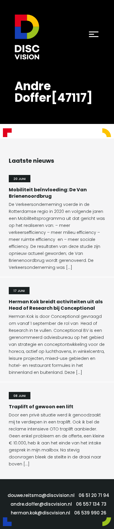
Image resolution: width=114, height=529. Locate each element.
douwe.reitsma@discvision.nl (41, 495)
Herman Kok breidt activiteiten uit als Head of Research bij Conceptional (56, 304)
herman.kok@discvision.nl (40, 513)
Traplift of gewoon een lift (41, 406)
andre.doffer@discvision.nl (41, 504)
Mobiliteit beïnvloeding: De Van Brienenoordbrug (48, 192)
